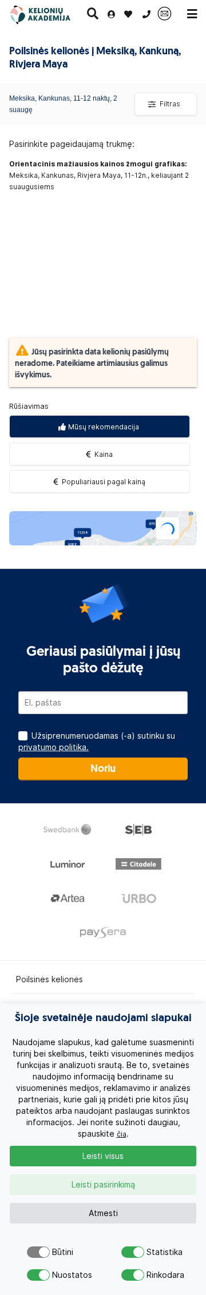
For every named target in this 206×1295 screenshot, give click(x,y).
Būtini (61, 1252)
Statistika (155, 1252)
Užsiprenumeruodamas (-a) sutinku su (96, 741)
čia (121, 1134)
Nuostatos (61, 1275)
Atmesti (103, 1213)
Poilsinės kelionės (49, 979)
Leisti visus (103, 1156)
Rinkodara (155, 1275)
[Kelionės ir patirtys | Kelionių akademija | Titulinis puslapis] (48, 14)
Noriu (103, 769)
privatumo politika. (53, 747)
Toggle (38, 1252)
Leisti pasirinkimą (103, 1184)
